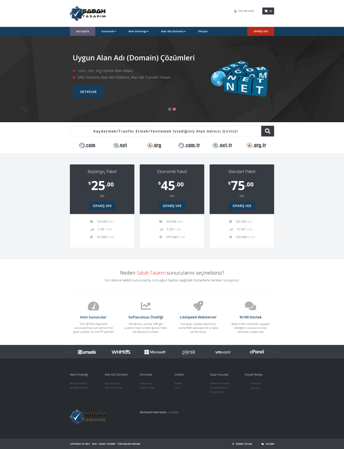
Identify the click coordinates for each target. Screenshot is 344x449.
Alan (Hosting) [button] (137, 31)
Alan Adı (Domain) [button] (172, 31)
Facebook (255, 383)
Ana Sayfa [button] (82, 31)
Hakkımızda (146, 383)
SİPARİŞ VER (261, 31)
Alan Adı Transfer (114, 387)
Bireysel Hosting (78, 383)
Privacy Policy (217, 391)
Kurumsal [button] (108, 31)
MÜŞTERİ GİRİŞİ (246, 11)
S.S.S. (178, 387)
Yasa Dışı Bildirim (218, 387)
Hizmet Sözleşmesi (220, 383)
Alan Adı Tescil (112, 383)
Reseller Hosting (78, 387)
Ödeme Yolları (147, 387)
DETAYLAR (88, 92)
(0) (270, 11)
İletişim (203, 31)
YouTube (255, 388)
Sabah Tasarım (107, 443)
